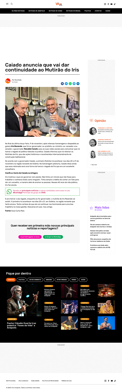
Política (87, 11)
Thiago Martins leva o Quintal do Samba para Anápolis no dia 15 (87, 309)
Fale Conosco (23, 381)
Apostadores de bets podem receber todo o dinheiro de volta (105, 131)
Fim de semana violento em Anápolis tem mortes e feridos (101, 226)
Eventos (98, 11)
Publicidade (35, 381)
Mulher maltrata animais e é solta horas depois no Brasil (105, 154)
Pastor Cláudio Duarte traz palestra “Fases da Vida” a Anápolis (21, 325)
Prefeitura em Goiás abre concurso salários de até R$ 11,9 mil (100, 247)
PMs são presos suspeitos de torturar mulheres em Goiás (100, 240)
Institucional (11, 381)
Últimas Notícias (18, 11)
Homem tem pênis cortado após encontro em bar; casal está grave (100, 233)
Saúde (107, 11)
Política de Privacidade (50, 381)
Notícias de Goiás (55, 11)
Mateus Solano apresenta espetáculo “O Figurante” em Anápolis (49, 292)
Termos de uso (66, 381)
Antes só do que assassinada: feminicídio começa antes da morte (106, 143)
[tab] (11, 280)
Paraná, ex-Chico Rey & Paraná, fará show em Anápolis (51, 324)
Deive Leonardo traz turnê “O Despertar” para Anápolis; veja (86, 325)
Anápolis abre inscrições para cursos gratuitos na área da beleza (100, 218)
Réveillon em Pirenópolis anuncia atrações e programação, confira (87, 292)
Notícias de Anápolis (37, 11)
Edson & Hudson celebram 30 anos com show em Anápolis (50, 309)
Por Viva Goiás (17, 80)
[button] (62, 83)
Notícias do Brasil (73, 11)
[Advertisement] (61, 40)
